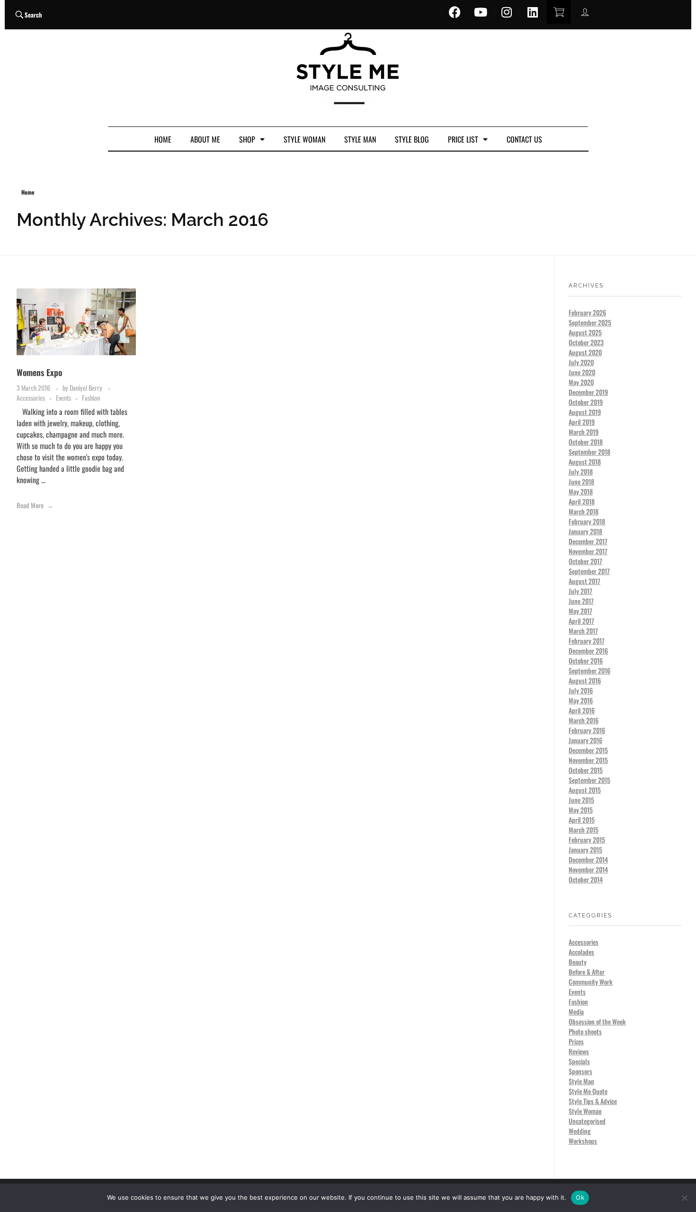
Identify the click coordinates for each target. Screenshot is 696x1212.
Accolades (581, 952)
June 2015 (581, 800)
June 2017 (581, 601)
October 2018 (586, 442)
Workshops (583, 1141)
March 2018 (583, 511)
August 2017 (584, 581)
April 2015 (582, 820)
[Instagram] (506, 12)
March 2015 (583, 830)
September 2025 (590, 322)
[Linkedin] (532, 12)
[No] (684, 1198)
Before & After (587, 972)
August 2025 (585, 332)
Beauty (578, 962)
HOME (162, 139)
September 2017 (589, 571)
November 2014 (588, 869)
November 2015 (588, 760)
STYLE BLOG (412, 139)
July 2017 (580, 591)
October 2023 (586, 342)
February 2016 (587, 730)
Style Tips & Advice (593, 1101)
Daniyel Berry (87, 388)
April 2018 (582, 501)
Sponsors (580, 1071)
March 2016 (583, 720)
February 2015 (587, 839)
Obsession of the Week (597, 1021)
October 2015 (586, 770)
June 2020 (582, 372)
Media (576, 1011)
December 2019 (588, 392)
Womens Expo (39, 372)
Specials (579, 1061)
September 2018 (589, 452)
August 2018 (585, 462)
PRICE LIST (463, 139)
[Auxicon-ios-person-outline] (585, 12)
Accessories (31, 398)
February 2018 (587, 521)
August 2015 (585, 790)
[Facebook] (454, 12)
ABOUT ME (205, 139)
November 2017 (588, 551)
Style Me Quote (588, 1091)
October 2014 (586, 879)
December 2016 (588, 650)
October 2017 (585, 561)
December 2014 (588, 859)
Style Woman (585, 1111)
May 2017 (580, 611)
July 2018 (581, 471)
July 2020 (581, 362)
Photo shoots (585, 1031)
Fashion (91, 398)
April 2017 (581, 621)
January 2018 (585, 531)
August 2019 (585, 412)
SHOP (247, 139)
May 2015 (581, 810)
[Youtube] (480, 12)
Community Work (591, 982)
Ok (580, 1197)
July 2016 (581, 690)
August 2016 (585, 680)
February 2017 (587, 641)
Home (28, 192)
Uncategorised (587, 1121)
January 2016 (585, 740)
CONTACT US (524, 139)
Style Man (581, 1081)
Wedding (580, 1131)
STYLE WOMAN (304, 139)
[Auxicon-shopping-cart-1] (559, 12)
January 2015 (585, 849)
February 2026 (587, 312)
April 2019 (582, 422)
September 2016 (589, 670)
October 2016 (586, 660)
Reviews (579, 1051)
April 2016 (582, 710)
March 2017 (583, 631)
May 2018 (581, 491)
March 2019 (583, 432)
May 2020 (581, 382)
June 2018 (581, 481)
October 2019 (586, 402)
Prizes (576, 1041)
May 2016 (581, 700)
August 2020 (585, 352)
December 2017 (588, 541)
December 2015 (588, 750)
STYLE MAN (360, 139)
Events (63, 398)
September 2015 (589, 780)
